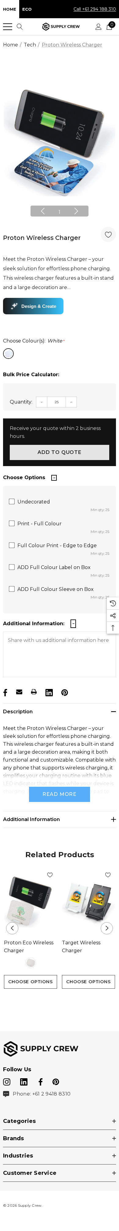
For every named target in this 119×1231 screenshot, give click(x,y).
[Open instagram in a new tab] (6, 1080)
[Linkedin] (48, 692)
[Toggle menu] (7, 26)
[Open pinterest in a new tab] (56, 1080)
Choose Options (30, 981)
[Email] (19, 692)
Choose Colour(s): (34, 341)
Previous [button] (42, 211)
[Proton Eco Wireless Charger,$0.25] (30, 901)
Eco (27, 9)
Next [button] (76, 211)
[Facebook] (5, 692)
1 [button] (59, 212)
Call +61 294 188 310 (95, 9)
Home (9, 9)
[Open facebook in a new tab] (39, 1080)
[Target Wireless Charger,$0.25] (88, 901)
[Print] (34, 692)
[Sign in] (99, 27)
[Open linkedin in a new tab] (24, 1080)
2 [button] (64, 1000)
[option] (59, 140)
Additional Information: (33, 623)
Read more (59, 794)
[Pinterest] (64, 692)
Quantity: (21, 402)
